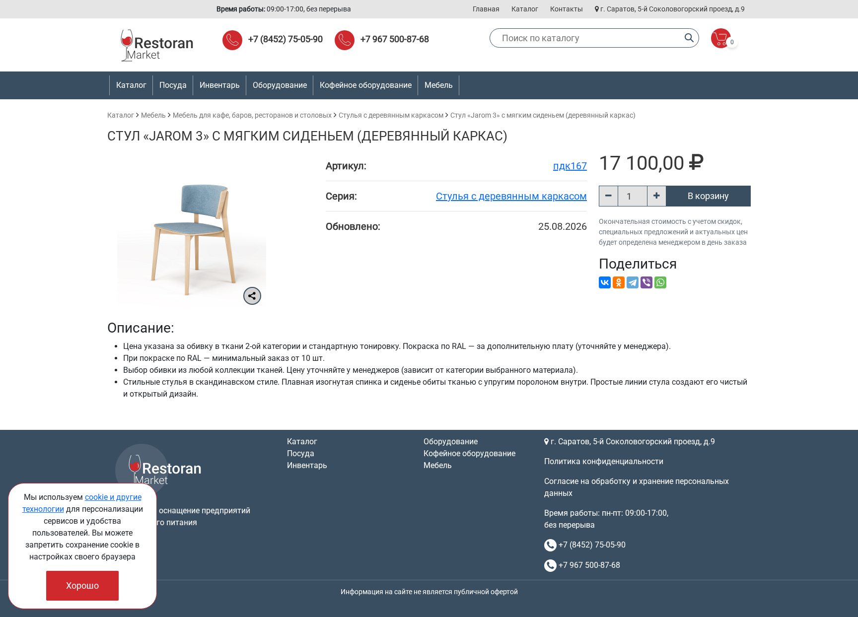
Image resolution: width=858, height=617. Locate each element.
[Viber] (646, 282)
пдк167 (570, 166)
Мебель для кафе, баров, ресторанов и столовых (252, 115)
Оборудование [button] (280, 85)
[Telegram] (633, 282)
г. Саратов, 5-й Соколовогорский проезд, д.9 (672, 9)
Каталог (524, 9)
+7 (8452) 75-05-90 (285, 39)
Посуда (300, 453)
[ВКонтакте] (605, 282)
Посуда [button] (173, 85)
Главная (486, 9)
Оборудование (451, 441)
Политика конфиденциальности (603, 461)
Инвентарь (307, 465)
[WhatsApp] (660, 282)
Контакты (566, 9)
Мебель (153, 115)
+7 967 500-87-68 (394, 39)
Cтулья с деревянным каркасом (391, 115)
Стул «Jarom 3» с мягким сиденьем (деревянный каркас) (543, 115)
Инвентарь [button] (220, 85)
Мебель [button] (439, 85)
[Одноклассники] (619, 282)
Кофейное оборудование (366, 85)
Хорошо (82, 585)
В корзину (708, 196)
